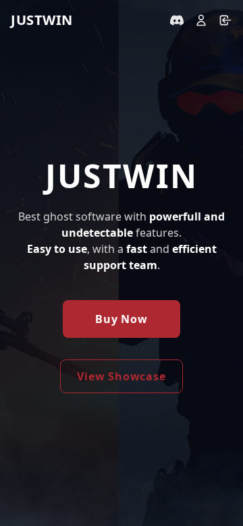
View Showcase (121, 376)
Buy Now (121, 319)
